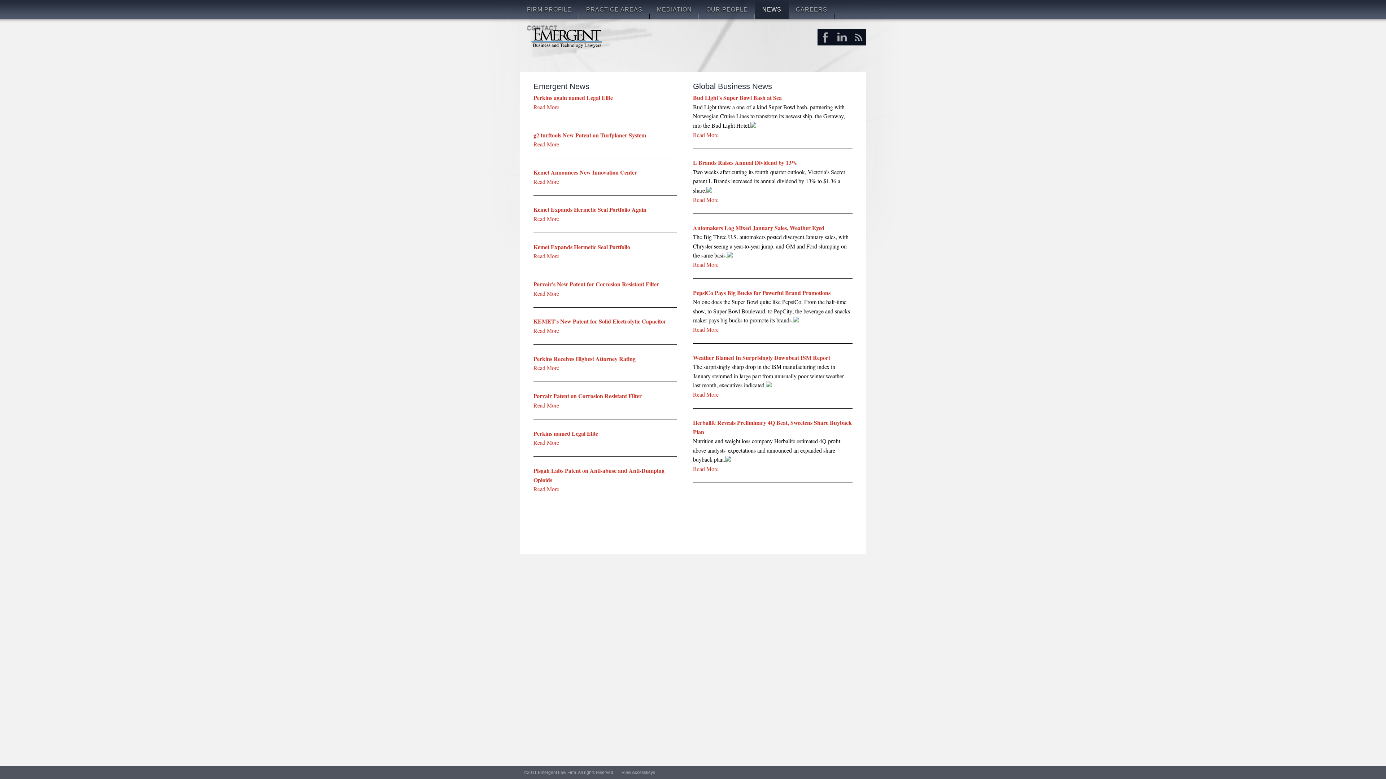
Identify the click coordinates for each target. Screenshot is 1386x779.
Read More (706, 134)
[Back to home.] (567, 37)
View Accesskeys (638, 772)
